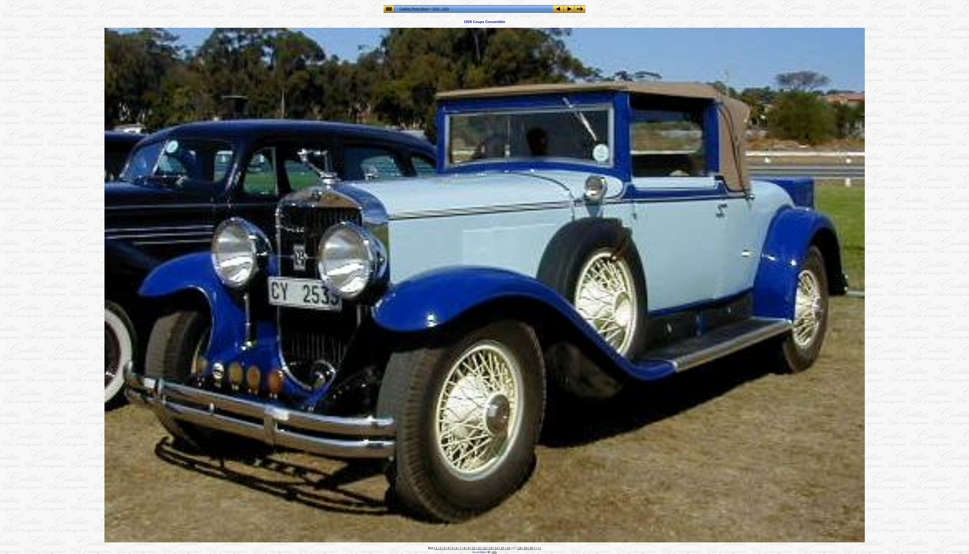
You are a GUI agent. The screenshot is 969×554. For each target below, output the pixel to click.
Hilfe (494, 552)
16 (508, 548)
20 (531, 548)
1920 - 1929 (440, 9)
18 (519, 548)
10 (473, 548)
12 (485, 548)
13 (490, 548)
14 (496, 548)
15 (502, 548)
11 (479, 548)
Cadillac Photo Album (414, 9)
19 (525, 548)
